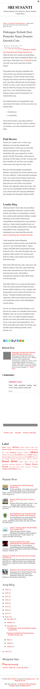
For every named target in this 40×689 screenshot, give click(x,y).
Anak (4, 447)
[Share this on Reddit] (20, 341)
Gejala (29, 449)
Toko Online (16, 467)
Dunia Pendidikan (17, 449)
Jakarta (34, 452)
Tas (23, 464)
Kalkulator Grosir (15, 381)
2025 (7, 589)
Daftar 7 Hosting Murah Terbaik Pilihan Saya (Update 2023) (23, 528)
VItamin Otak (6, 469)
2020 (7, 603)
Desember (10, 619)
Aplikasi (9, 447)
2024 (7, 593)
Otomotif (12, 459)
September (11, 626)
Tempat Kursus (31, 464)
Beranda (18, 432)
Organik (7, 459)
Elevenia (24, 449)
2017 (7, 613)
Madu (30, 454)
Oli (3, 459)
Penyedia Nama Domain (17, 23)
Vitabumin (35, 467)
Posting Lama (8, 432)
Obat (30, 457)
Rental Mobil (10, 461)
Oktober (10, 622)
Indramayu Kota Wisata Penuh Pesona (23, 570)
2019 (7, 606)
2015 (7, 651)
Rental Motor (23, 462)
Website (14, 469)
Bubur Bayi (34, 447)
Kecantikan (11, 455)
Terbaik (5, 466)
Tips (10, 467)
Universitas (28, 467)
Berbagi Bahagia (25, 447)
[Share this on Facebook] (4, 341)
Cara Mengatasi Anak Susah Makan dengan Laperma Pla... (21, 629)
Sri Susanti (27, 60)
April (9, 643)
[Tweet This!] (7, 341)
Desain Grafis (6, 449)
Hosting (34, 449)
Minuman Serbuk (23, 457)
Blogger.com (30, 679)
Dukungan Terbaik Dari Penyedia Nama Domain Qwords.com (23, 353)
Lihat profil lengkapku (15, 667)
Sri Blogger (11, 664)
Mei (8, 639)
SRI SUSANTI (20, 7)
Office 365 (35, 457)
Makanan (35, 455)
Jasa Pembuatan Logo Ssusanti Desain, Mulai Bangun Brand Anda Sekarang (23, 514)
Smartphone (5, 464)
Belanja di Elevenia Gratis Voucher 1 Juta (22, 500)
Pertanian (35, 459)
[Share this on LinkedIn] (18, 341)
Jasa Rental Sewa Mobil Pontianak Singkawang (21, 486)
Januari (9, 646)
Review (32, 462)
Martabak (4, 457)
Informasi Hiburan (23, 452)
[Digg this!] (12, 341)
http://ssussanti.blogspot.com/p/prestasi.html (17, 235)
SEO (36, 462)
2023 (7, 596)
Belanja (15, 447)
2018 (7, 610)
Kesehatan (18, 454)
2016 (7, 617)
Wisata (19, 469)
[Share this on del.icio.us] (15, 341)
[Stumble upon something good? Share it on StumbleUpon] (10, 341)
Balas (11, 391)
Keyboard (25, 455)
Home (5, 23)
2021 (7, 600)
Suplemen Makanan (15, 464)
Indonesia (13, 452)
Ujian (22, 467)
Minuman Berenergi (13, 457)
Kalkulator (5, 455)
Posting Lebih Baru (29, 432)
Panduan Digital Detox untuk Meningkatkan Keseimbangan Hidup (22, 542)
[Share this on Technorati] (23, 341)
